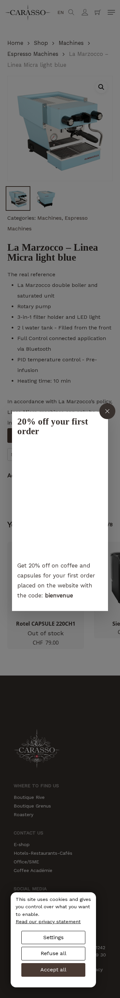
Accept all (53, 969)
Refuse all (53, 953)
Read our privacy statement (48, 921)
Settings (53, 937)
